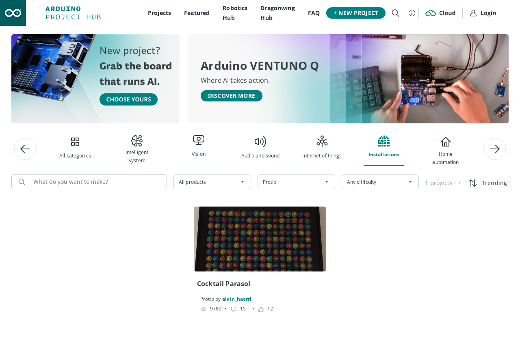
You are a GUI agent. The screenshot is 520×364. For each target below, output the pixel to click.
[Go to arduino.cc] (13, 13)
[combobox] (212, 181)
